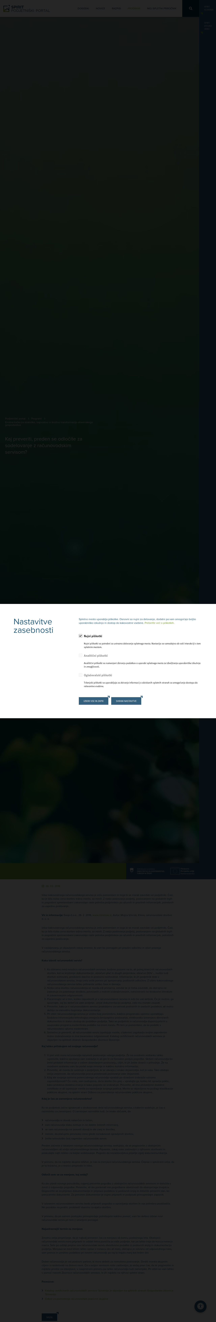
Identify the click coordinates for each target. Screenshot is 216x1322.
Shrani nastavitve (126, 701)
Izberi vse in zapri (94, 701)
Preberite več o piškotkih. (159, 623)
